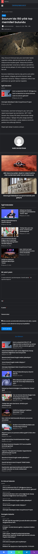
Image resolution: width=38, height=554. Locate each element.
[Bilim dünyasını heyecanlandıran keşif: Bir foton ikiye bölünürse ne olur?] (7, 382)
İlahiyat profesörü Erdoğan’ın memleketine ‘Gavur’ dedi (27, 211)
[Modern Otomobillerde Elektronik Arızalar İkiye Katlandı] (7, 427)
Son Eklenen (19, 336)
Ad (2, 301)
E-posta (4, 307)
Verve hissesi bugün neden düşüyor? (13, 362)
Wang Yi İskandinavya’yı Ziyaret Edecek (9, 221)
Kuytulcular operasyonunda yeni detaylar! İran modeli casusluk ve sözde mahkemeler (17, 468)
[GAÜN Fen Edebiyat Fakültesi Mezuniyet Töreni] (9, 253)
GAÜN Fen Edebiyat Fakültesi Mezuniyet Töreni (7, 261)
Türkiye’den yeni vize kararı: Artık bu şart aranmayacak (26, 229)
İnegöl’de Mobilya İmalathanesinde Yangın (16, 439)
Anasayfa (5, 11)
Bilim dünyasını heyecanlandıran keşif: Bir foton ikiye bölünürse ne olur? (23, 381)
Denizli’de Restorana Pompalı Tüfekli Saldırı (16, 462)
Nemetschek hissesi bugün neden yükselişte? (17, 1)
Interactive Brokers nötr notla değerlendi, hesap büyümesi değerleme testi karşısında (17, 352)
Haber (11, 11)
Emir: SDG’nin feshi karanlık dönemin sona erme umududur (27, 251)
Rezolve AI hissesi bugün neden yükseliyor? (15, 457)
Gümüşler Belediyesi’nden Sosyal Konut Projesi (16, 102)
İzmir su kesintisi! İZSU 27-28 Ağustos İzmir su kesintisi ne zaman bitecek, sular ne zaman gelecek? (24, 93)
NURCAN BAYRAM (8, 26)
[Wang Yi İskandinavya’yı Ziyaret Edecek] (9, 214)
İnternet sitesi (5, 314)
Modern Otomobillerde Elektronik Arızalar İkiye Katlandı (23, 426)
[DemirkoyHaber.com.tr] (19, 5)
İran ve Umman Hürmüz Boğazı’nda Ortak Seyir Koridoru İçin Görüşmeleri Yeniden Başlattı (9, 241)
